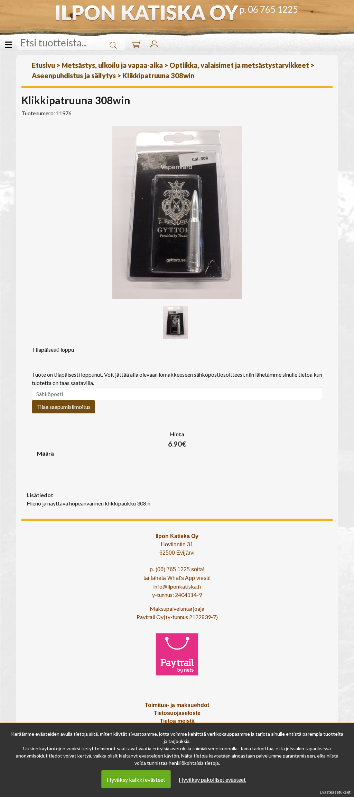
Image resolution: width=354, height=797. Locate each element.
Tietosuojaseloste (177, 713)
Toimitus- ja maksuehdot (177, 705)
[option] (177, 212)
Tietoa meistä (177, 721)
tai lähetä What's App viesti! (177, 578)
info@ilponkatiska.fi (177, 586)
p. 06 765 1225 (269, 9)
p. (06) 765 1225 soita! (177, 569)
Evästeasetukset (335, 792)
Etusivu (43, 65)
